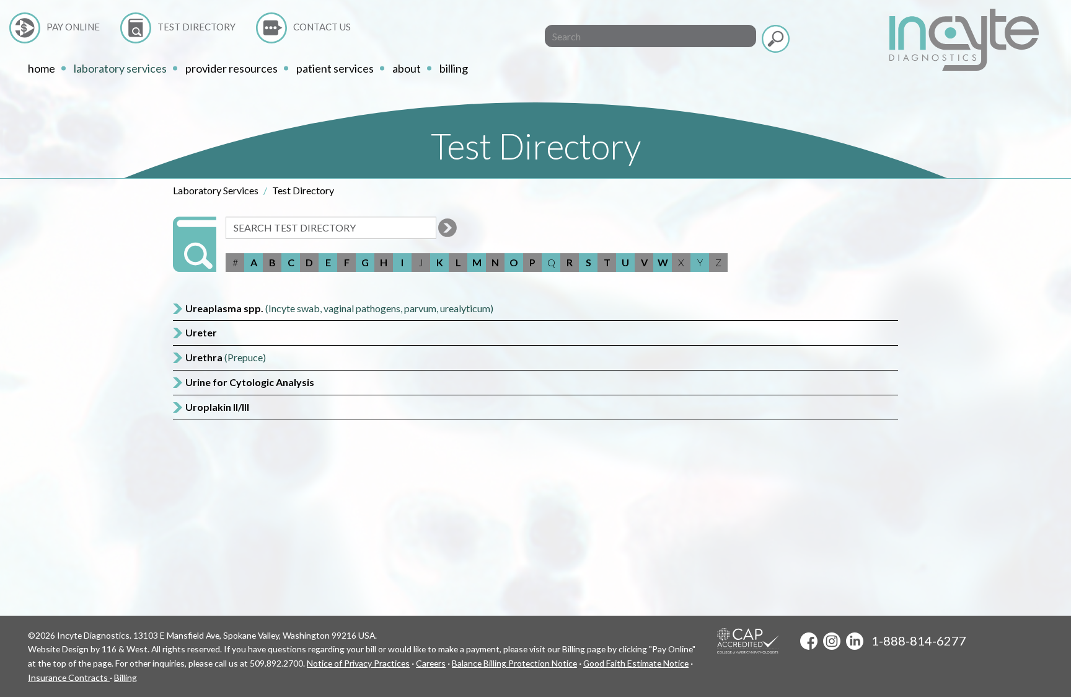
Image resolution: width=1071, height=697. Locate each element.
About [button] (406, 68)
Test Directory (196, 26)
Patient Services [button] (335, 68)
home (41, 68)
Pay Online (73, 26)
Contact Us (322, 26)
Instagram (831, 641)
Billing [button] (453, 68)
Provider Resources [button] (231, 68)
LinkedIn (854, 641)
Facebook (809, 641)
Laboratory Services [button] (120, 68)
